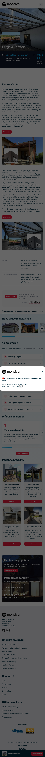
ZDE (20, 386)
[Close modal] (42, 371)
